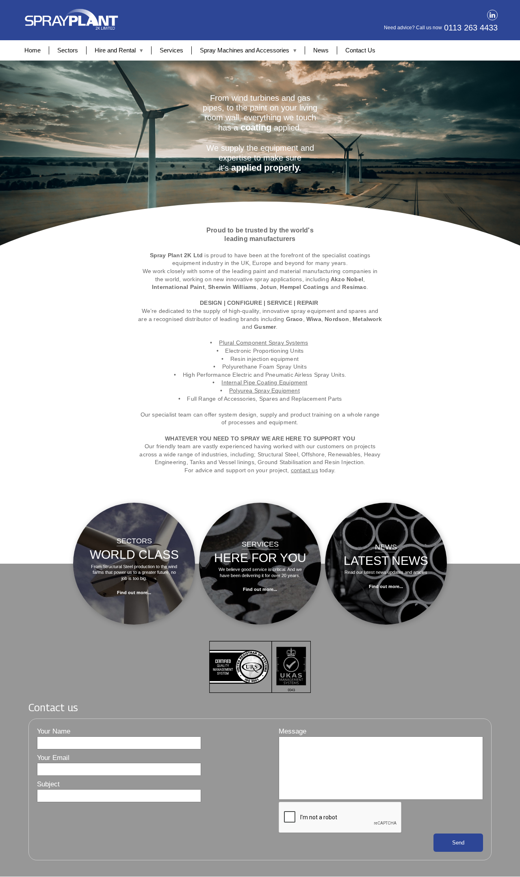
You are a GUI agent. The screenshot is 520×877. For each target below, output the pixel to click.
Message (292, 731)
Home (32, 50)
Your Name (53, 731)
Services (171, 50)
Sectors (67, 50)
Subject (48, 784)
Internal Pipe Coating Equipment (264, 382)
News (321, 50)
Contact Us (360, 50)
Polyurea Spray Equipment (264, 390)
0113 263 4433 (471, 27)
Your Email (53, 758)
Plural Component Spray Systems (263, 342)
